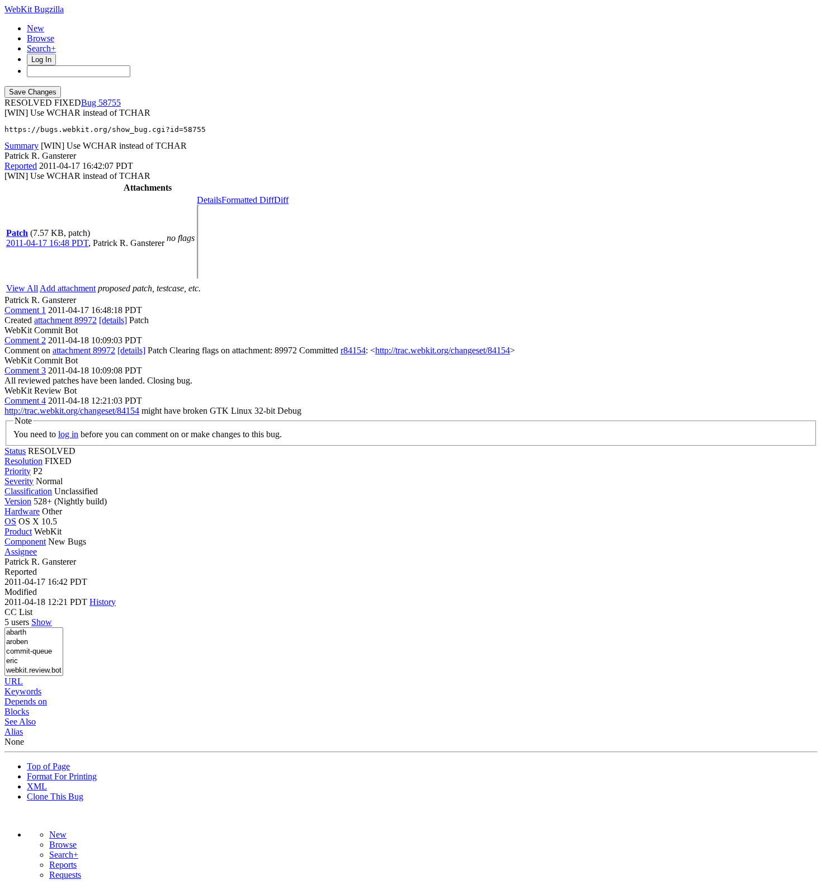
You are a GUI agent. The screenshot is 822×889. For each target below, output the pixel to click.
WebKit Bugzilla (34, 9)
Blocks (16, 711)
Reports (63, 864)
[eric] (34, 661)
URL (13, 681)
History (102, 602)
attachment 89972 (65, 320)
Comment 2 (25, 340)
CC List (18, 612)
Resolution (23, 461)
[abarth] (34, 632)
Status (15, 451)
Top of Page (48, 766)
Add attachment (68, 288)
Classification (28, 491)
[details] (113, 320)
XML (37, 786)
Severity (19, 481)
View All (22, 288)
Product (18, 531)
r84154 (353, 350)
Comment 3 (25, 370)
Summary (21, 145)
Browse (40, 38)
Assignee (20, 551)
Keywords (22, 691)
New (35, 28)
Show (41, 622)
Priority (17, 471)
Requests (65, 874)
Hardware (22, 511)
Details (209, 200)
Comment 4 (25, 400)
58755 (109, 102)
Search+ (41, 48)
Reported (20, 166)
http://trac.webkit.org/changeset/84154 (442, 350)
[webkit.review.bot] (34, 670)
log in (68, 434)
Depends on (25, 701)
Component (25, 541)
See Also (20, 721)
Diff (281, 200)
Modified (20, 592)
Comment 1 (25, 310)
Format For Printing (62, 776)
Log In (41, 59)
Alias (13, 731)
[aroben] (34, 642)
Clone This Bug (55, 796)
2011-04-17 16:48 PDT (47, 243)
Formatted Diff (247, 200)
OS (10, 521)
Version (17, 501)
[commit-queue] (34, 651)
